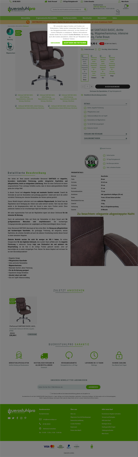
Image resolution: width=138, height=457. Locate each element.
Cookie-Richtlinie (75, 34)
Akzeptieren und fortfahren (75, 43)
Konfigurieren (55, 42)
